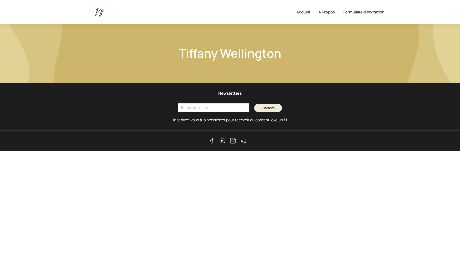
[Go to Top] (448, 247)
